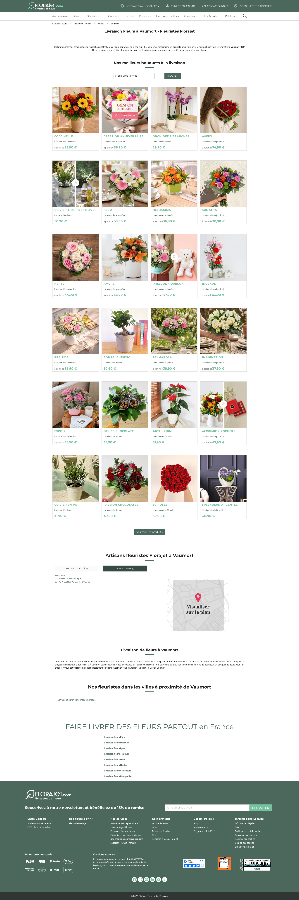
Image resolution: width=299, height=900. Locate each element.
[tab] (61, 16)
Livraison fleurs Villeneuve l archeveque (76, 700)
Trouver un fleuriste (161, 831)
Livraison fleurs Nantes (115, 765)
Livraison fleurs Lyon (114, 748)
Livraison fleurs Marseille (117, 742)
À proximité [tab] (125, 568)
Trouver (172, 75)
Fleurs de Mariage (77, 823)
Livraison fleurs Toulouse (116, 754)
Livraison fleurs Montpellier (118, 776)
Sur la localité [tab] (76, 568)
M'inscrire (260, 807)
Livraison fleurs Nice (114, 759)
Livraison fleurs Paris (114, 737)
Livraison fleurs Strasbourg (117, 770)
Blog (154, 835)
